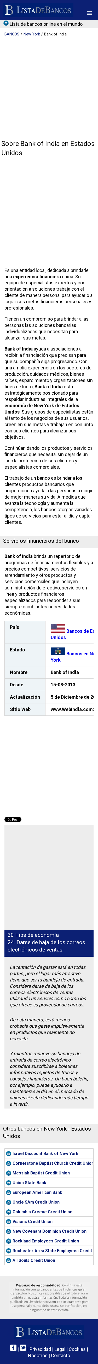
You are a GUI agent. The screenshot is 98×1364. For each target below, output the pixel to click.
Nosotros (38, 1355)
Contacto (60, 1355)
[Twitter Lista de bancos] (23, 1349)
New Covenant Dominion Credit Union (50, 1231)
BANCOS (11, 34)
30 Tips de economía (33, 935)
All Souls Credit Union (34, 1260)
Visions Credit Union (33, 1221)
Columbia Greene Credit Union (42, 1211)
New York (32, 34)
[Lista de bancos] (38, 10)
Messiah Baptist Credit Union (41, 1172)
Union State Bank (29, 1182)
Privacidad (40, 1349)
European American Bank (37, 1192)
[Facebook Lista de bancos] (13, 1349)
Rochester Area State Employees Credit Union (53, 1250)
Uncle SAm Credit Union (36, 1202)
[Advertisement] (49, 88)
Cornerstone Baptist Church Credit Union (53, 1163)
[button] (89, 13)
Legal (59, 1349)
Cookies (77, 1349)
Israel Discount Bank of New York (45, 1153)
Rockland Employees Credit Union (46, 1240)
